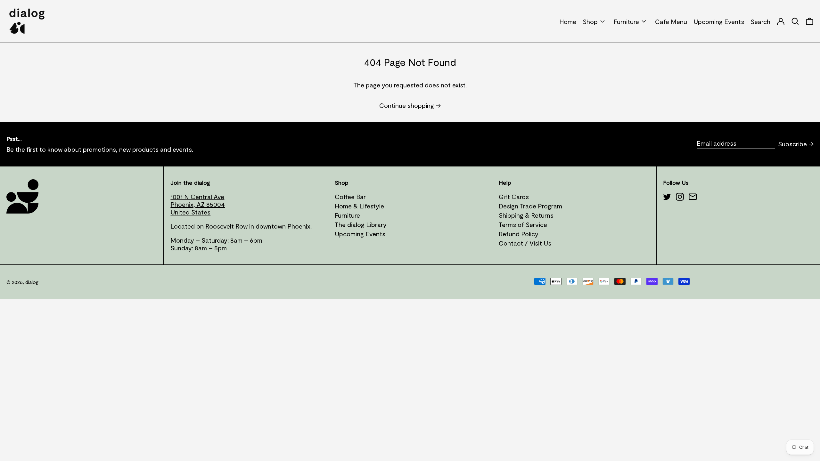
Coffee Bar (350, 196)
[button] (810, 21)
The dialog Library (361, 224)
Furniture (347, 215)
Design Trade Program (530, 206)
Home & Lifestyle (359, 206)
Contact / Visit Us (525, 243)
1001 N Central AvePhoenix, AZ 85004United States (197, 204)
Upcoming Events (360, 234)
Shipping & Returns (526, 215)
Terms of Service (523, 224)
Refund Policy (518, 234)
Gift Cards (514, 196)
